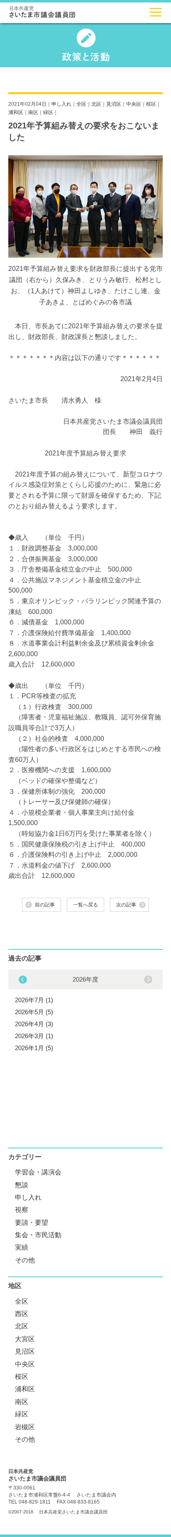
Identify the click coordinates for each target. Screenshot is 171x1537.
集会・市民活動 (38, 1234)
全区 (81, 104)
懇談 (21, 1184)
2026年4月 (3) (34, 1023)
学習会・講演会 (38, 1172)
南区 (33, 112)
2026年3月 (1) (34, 1035)
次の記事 (126, 905)
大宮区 (25, 1339)
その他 (25, 1260)
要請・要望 (31, 1222)
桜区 (151, 104)
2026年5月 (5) (34, 1011)
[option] (85, 1013)
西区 (21, 1313)
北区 (96, 104)
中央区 (133, 104)
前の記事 (45, 905)
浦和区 (15, 112)
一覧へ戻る (85, 905)
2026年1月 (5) (34, 1047)
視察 (21, 1209)
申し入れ (61, 104)
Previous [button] (148, 979)
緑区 (48, 112)
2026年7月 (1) (34, 999)
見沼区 (113, 104)
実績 (21, 1247)
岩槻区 (25, 1426)
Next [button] (23, 979)
